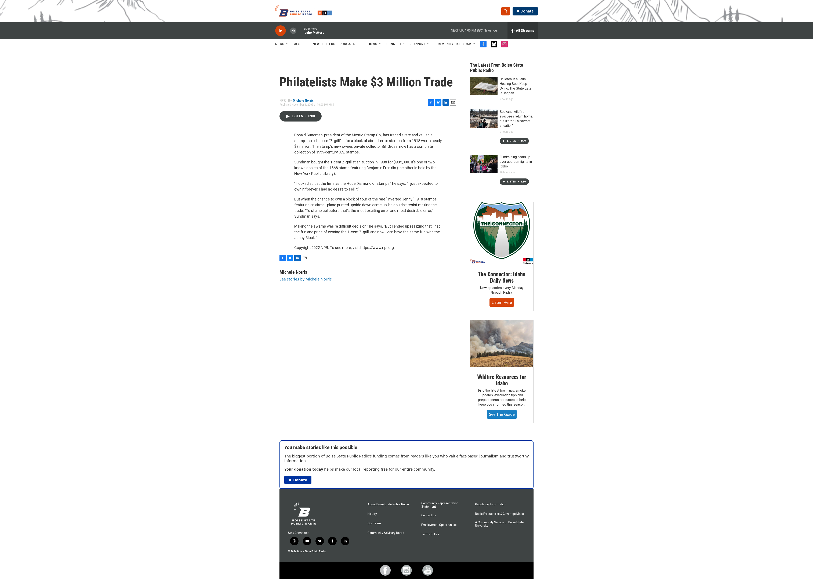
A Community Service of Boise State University (499, 524)
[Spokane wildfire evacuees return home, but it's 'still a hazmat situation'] (484, 118)
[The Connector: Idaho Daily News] (501, 233)
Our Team (374, 523)
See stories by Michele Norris (305, 279)
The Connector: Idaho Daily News (501, 277)
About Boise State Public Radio (388, 504)
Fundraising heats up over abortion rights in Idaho (516, 161)
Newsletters (324, 44)
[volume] (293, 31)
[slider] (300, 30)
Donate (527, 11)
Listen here (502, 302)
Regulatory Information (490, 504)
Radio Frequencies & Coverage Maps (499, 513)
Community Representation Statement (439, 505)
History (372, 513)
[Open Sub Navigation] (287, 44)
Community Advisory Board (386, 533)
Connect (393, 44)
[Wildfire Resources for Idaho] (501, 343)
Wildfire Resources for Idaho (502, 379)
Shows (371, 44)
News (279, 44)
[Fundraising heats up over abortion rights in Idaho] (484, 164)
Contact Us (428, 515)
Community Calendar (452, 44)
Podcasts (348, 44)
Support (418, 44)
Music (298, 44)
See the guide (502, 414)
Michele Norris (303, 100)
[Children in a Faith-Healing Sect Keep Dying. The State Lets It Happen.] (484, 86)
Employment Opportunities (439, 524)
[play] (280, 30)
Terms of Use (430, 534)
